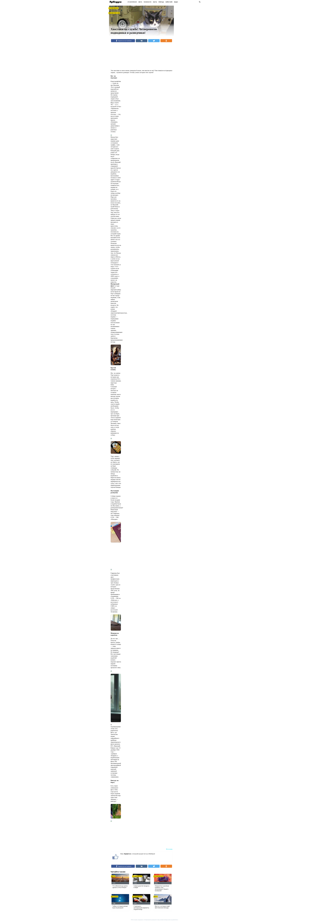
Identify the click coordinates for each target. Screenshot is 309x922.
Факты (155, 2)
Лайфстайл (168, 2)
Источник (169, 849)
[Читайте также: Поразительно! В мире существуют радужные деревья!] (116, 811)
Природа (161, 2)
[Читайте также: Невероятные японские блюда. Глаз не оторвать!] (116, 447)
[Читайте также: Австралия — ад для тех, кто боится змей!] (116, 622)
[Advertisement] (140, 56)
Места (140, 2)
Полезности (147, 2)
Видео (176, 2)
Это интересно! (132, 2)
